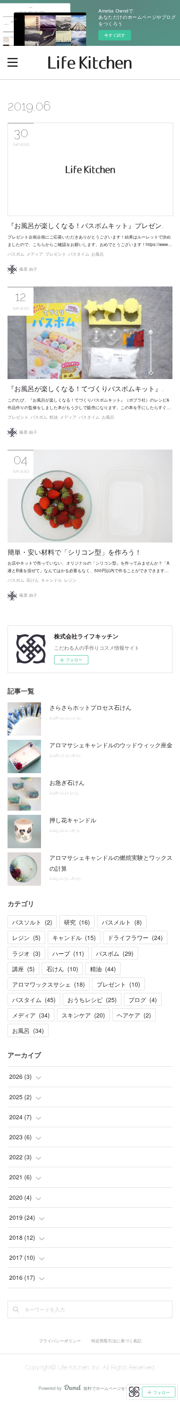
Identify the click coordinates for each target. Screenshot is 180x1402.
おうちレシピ (92, 999)
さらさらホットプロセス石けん (90, 707)
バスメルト (122, 922)
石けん (32, 580)
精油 (53, 417)
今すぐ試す (114, 35)
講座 (23, 969)
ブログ (143, 999)
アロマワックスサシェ (48, 984)
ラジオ (26, 953)
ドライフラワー (135, 937)
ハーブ (68, 953)
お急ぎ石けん (67, 782)
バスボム (16, 254)
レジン (70, 580)
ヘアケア (134, 1015)
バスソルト (32, 922)
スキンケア (83, 1015)
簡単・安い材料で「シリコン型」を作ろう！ (74, 552)
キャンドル (51, 580)
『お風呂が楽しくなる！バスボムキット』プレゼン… (86, 226)
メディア (34, 254)
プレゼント (55, 254)
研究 (77, 922)
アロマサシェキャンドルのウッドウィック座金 (110, 745)
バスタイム (78, 254)
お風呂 (97, 254)
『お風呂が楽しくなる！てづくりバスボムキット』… (86, 389)
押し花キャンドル (72, 820)
